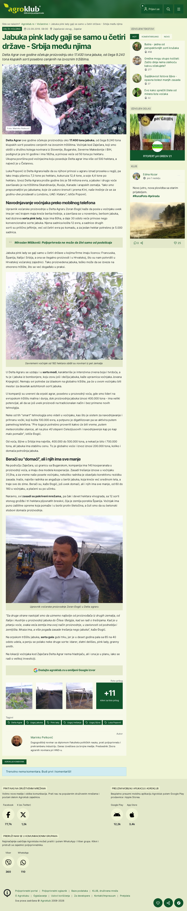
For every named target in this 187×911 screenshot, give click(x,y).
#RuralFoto (140, 196)
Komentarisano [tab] (150, 36)
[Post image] (157, 220)
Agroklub (46, 900)
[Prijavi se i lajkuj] (158, 902)
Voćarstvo (42, 24)
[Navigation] (178, 9)
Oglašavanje (40, 895)
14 (119, 128)
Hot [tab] (134, 36)
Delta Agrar (16, 722)
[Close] (168, 9)
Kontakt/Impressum (105, 895)
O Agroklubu (22, 895)
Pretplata (125, 895)
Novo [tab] (167, 36)
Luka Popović (114, 722)
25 (179, 242)
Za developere (82, 895)
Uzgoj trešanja (74, 722)
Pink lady (54, 722)
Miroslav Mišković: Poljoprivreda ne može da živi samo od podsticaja (63, 242)
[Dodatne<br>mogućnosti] (178, 902)
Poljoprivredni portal (26, 890)
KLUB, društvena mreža (105, 890)
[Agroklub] (24, 8)
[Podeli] (168, 902)
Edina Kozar (150, 174)
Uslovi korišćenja (60, 895)
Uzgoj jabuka (36, 722)
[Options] (178, 175)
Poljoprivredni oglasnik (55, 890)
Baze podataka (80, 890)
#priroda (154, 196)
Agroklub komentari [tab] (14, 762)
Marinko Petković (42, 737)
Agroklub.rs (27, 24)
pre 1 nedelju (153, 178)
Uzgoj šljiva (94, 722)
